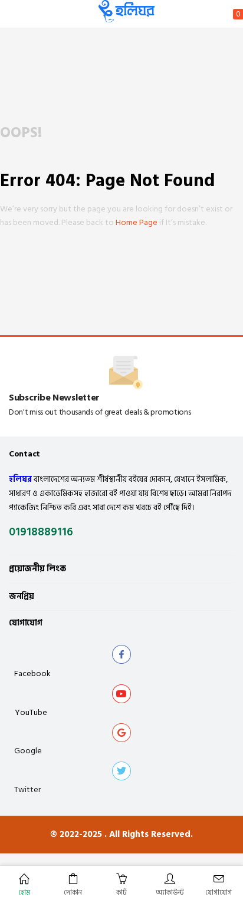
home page (136, 222)
